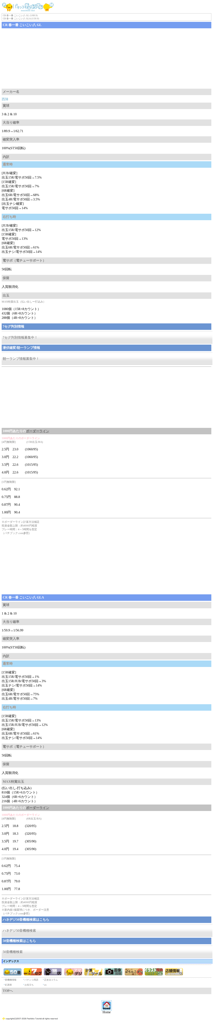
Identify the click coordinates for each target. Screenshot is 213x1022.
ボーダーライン (37, 431)
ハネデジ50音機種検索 (19, 930)
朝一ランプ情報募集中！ (21, 358)
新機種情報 (10, 980)
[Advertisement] (106, 58)
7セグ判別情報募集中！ (20, 337)
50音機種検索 (13, 952)
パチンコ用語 (31, 980)
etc (45, 985)
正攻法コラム (51, 980)
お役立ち (29, 985)
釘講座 (8, 985)
